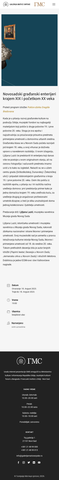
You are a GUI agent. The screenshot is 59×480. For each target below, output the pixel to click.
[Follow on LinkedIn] (34, 462)
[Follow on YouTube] (39, 462)
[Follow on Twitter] (29, 462)
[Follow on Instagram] (23, 462)
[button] (54, 4)
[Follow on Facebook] (18, 462)
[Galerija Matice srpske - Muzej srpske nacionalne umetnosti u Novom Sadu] (17, 4)
